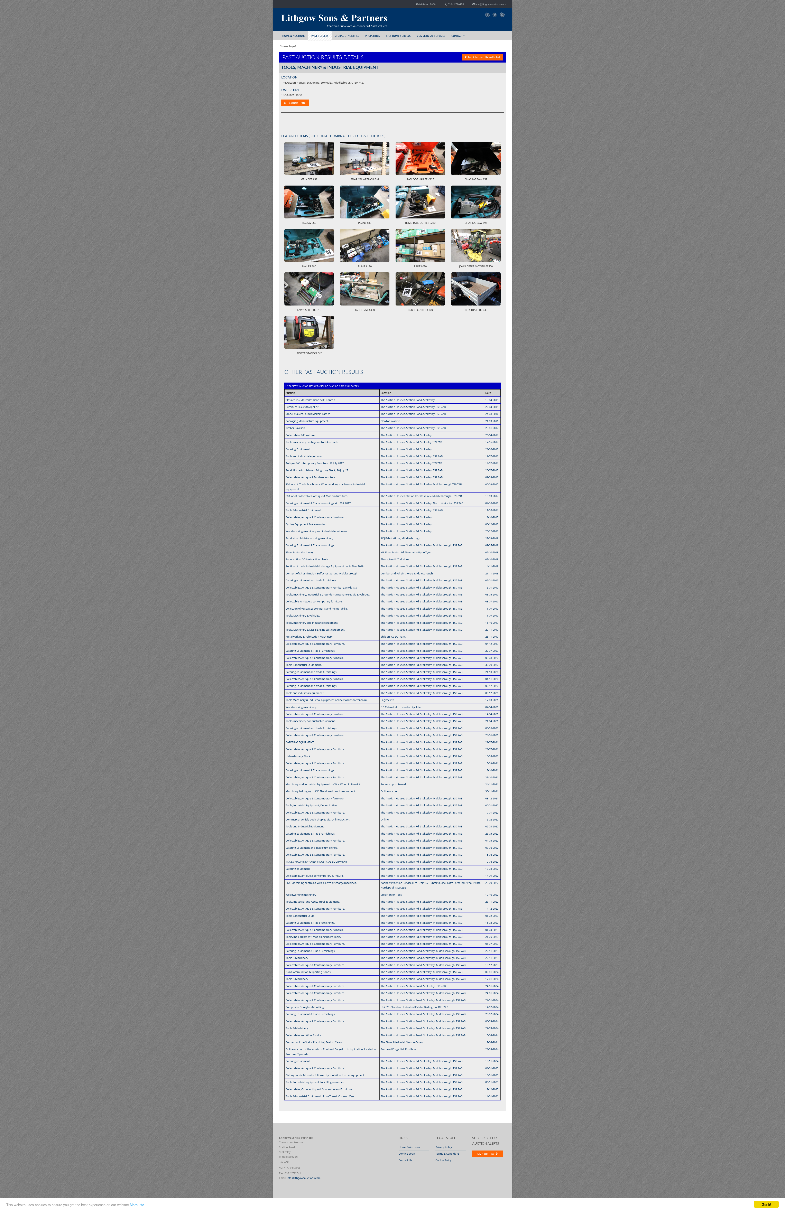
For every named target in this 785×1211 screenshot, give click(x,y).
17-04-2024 (491, 1042)
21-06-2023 (491, 937)
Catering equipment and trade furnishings (311, 580)
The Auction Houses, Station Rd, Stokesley (406, 449)
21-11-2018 (491, 573)
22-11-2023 (491, 951)
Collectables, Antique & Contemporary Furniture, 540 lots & (321, 587)
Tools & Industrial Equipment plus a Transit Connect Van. (320, 1096)
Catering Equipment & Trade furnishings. (310, 545)
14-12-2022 (491, 908)
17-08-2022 (491, 869)
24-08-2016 (491, 414)
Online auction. (390, 791)
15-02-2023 (491, 922)
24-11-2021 (491, 784)
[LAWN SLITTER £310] (309, 288)
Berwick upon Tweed (393, 784)
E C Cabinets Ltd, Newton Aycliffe (401, 707)
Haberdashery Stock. (298, 756)
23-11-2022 (491, 901)
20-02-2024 (491, 1014)
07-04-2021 (491, 707)
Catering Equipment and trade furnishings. (311, 686)
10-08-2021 (491, 756)
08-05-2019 (491, 594)
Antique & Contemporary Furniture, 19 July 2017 (315, 463)
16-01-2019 (491, 587)
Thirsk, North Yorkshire (395, 559)
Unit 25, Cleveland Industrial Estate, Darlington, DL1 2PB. (415, 1007)
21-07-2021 (491, 742)
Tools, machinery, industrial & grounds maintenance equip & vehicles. (328, 594)
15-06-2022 (491, 854)
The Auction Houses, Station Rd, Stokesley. (406, 435)
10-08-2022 (491, 861)
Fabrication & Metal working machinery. (310, 538)
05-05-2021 (491, 728)
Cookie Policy (443, 1160)
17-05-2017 (491, 442)
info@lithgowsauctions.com (490, 4)
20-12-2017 (491, 531)
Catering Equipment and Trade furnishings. (312, 847)
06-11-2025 (491, 1082)
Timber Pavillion (295, 428)
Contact (457, 36)
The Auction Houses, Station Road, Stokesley (408, 400)
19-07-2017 (491, 463)
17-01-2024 (491, 979)
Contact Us (405, 1160)
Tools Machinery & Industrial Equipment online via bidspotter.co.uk (326, 700)
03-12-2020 (491, 686)
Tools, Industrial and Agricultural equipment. (313, 901)
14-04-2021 (491, 714)
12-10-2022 (491, 894)
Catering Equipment (298, 449)
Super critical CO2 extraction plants (307, 559)
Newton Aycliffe (390, 421)
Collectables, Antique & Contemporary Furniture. (315, 644)
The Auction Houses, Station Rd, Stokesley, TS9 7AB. (412, 456)
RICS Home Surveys (398, 36)
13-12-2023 (491, 965)
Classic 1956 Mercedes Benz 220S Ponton (310, 400)
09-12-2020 (491, 693)
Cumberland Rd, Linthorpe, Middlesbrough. (407, 573)
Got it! (766, 1204)
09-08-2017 (491, 477)
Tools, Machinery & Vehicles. (303, 615)
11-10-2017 (491, 510)
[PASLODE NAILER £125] (420, 158)
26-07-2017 (491, 470)
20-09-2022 (491, 883)
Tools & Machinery (297, 958)
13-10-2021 (491, 770)
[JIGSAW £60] (309, 202)
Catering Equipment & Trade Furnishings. (310, 651)
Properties (372, 36)
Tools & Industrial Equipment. (304, 510)
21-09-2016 (491, 421)
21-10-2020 (491, 672)
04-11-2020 (491, 679)
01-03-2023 (491, 930)
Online (385, 819)
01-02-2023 (491, 916)
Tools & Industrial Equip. (300, 916)
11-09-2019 (491, 608)
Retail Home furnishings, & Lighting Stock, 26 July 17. (317, 470)
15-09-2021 (491, 763)
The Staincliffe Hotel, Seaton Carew (402, 1042)
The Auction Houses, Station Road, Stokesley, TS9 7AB (413, 407)
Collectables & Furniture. (300, 435)
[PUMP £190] (364, 245)
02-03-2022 (491, 826)
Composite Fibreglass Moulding (305, 1007)
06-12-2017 (491, 524)
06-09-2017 (491, 484)
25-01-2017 (491, 428)
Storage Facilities (347, 36)
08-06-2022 (491, 847)
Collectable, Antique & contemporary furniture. (314, 601)
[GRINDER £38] (309, 158)
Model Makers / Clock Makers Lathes (308, 414)
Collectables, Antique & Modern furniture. (311, 477)
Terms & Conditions (447, 1153)
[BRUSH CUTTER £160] (420, 288)
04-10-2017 (491, 503)
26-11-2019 (491, 636)
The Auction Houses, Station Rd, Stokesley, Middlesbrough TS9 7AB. (421, 484)
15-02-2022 (491, 819)
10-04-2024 (491, 1035)
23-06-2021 (491, 735)
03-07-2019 (491, 601)
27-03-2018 (491, 538)
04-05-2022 (491, 840)
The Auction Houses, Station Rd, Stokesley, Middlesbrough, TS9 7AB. (422, 545)
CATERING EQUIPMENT (300, 742)
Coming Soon (407, 1153)
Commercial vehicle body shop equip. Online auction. (318, 819)
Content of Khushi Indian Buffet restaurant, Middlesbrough (322, 573)
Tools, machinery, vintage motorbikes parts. (312, 442)
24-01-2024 (491, 986)
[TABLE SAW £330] (364, 288)
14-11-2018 (491, 566)
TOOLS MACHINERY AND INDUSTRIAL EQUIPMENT (316, 861)
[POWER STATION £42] (309, 332)
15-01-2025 (491, 1075)
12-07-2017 (491, 456)
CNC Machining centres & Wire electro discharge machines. (321, 883)
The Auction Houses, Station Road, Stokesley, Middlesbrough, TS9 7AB (423, 951)
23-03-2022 (491, 833)
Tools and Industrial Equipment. (305, 826)
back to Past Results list (483, 57)
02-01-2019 (491, 580)
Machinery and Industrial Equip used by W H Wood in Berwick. (323, 784)
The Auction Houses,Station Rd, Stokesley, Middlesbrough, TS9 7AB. (421, 496)
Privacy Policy (443, 1147)
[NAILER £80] (309, 245)
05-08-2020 (491, 658)
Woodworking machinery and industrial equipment (317, 531)
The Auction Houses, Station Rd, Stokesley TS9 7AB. (412, 442)
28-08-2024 (491, 1049)
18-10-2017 (491, 517)
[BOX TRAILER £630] (476, 288)
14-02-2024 (491, 1007)
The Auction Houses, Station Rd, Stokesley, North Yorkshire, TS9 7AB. (422, 503)
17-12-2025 (491, 1089)
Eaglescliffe (387, 700)
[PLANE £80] (364, 202)
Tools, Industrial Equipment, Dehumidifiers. (312, 805)
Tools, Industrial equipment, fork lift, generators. (315, 1082)
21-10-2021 (491, 777)
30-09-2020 (491, 665)
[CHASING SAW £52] (476, 158)
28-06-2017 (491, 449)
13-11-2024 (491, 1061)
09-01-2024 (491, 972)
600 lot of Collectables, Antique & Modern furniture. (317, 496)
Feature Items (296, 103)
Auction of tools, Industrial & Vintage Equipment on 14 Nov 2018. (325, 566)
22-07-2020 (491, 651)
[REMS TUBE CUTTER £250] (420, 202)
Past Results (320, 36)
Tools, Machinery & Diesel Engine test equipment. (315, 629)
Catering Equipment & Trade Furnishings (310, 951)
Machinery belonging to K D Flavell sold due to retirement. (321, 791)
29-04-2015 (491, 407)
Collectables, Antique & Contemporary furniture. (315, 517)
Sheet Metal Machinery (300, 552)
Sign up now (486, 1154)
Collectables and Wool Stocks (303, 1035)
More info (137, 1204)
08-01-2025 (491, 1068)
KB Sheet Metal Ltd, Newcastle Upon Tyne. (406, 552)
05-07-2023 (491, 944)
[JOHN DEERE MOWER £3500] (476, 245)
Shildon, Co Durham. (393, 636)
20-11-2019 (491, 629)
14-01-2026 (491, 1096)
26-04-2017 (491, 435)
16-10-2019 (491, 623)
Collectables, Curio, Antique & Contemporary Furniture (319, 1089)
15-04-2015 (491, 400)
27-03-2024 (491, 1028)
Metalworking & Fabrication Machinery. (309, 636)
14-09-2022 (491, 875)
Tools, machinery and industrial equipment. (312, 623)
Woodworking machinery (301, 707)
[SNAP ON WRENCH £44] (364, 158)
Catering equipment (298, 869)
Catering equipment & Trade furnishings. (310, 770)
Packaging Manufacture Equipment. (307, 421)
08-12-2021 (491, 798)
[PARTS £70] (420, 245)
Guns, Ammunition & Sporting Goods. (308, 972)
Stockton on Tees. (391, 894)
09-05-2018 (491, 545)
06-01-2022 (491, 805)
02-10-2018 (491, 552)
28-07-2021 (491, 749)
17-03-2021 (491, 700)
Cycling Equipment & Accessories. (306, 524)
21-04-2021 (491, 721)
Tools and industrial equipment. (305, 456)
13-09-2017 (491, 496)
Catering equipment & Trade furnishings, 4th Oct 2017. (318, 503)
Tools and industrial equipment (305, 693)
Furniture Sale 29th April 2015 (303, 407)
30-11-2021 (491, 791)
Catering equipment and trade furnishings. (311, 728)
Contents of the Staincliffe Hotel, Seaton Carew (314, 1042)
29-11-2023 (491, 958)
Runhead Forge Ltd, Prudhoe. (398, 1049)
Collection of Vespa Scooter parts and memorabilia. (317, 608)
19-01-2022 (491, 812)
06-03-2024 (491, 1021)
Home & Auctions (293, 36)
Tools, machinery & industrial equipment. (310, 721)
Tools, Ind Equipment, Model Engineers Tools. (313, 937)
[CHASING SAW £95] (476, 202)
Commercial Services (431, 36)
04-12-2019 (491, 644)
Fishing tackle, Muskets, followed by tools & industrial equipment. (325, 1075)
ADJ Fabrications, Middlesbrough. (401, 538)
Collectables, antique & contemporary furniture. (314, 875)
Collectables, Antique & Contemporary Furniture (315, 965)
